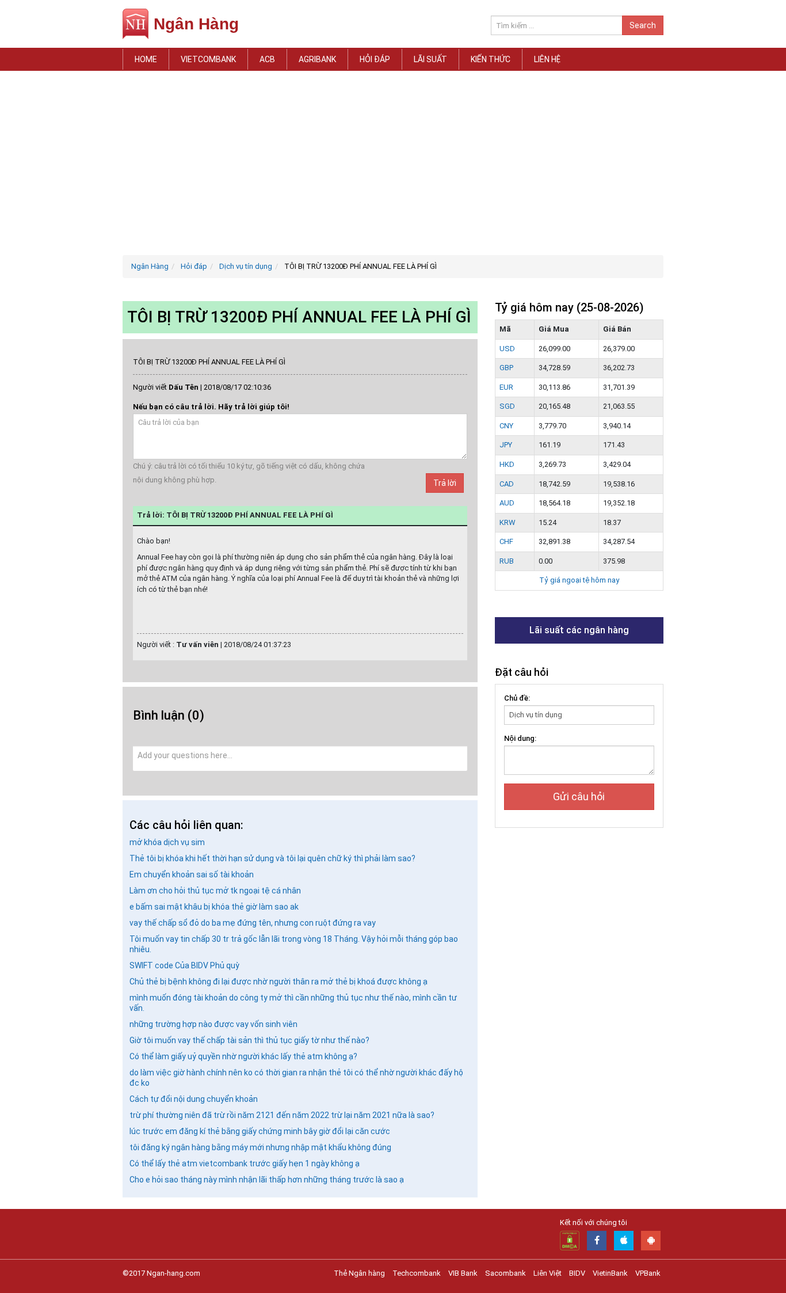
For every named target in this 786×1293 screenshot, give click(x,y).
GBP (506, 367)
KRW (507, 522)
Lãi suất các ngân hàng (579, 630)
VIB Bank (463, 1273)
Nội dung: (520, 738)
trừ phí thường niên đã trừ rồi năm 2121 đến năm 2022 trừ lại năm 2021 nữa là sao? (281, 1115)
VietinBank (610, 1273)
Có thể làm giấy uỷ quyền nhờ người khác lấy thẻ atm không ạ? (243, 1056)
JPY (505, 444)
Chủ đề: (517, 698)
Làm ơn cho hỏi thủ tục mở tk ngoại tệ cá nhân (215, 890)
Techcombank (416, 1273)
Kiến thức (490, 59)
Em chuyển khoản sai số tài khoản (191, 874)
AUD (506, 503)
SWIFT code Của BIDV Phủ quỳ (184, 965)
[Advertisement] (393, 163)
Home (146, 59)
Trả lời (444, 483)
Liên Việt (547, 1273)
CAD (506, 484)
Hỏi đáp (375, 59)
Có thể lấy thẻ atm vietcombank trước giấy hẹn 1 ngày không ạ (244, 1163)
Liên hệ (547, 59)
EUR (506, 387)
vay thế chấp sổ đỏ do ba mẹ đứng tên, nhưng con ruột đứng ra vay (252, 922)
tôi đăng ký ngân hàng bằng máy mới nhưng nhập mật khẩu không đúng (260, 1147)
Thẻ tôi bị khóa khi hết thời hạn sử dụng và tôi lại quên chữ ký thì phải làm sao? (272, 858)
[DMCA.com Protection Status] (569, 1240)
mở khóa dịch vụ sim (167, 842)
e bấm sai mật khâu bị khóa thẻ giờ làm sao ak (214, 906)
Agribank (317, 59)
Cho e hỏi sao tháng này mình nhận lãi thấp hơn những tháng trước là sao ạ (266, 1179)
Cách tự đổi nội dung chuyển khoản (193, 1099)
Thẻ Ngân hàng (359, 1273)
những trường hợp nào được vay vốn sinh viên (213, 1024)
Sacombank (505, 1273)
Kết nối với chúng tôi (593, 1222)
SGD (507, 406)
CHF (506, 541)
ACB (267, 59)
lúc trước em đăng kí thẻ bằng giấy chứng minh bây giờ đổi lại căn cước (259, 1131)
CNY (506, 425)
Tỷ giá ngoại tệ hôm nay (579, 580)
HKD (506, 464)
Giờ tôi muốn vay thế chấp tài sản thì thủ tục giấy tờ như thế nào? (249, 1040)
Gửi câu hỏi (579, 796)
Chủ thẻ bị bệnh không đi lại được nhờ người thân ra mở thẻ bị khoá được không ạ (278, 981)
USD (507, 348)
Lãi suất (430, 59)
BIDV (577, 1273)
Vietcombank (208, 59)
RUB (506, 561)
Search (642, 25)
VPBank (648, 1273)
